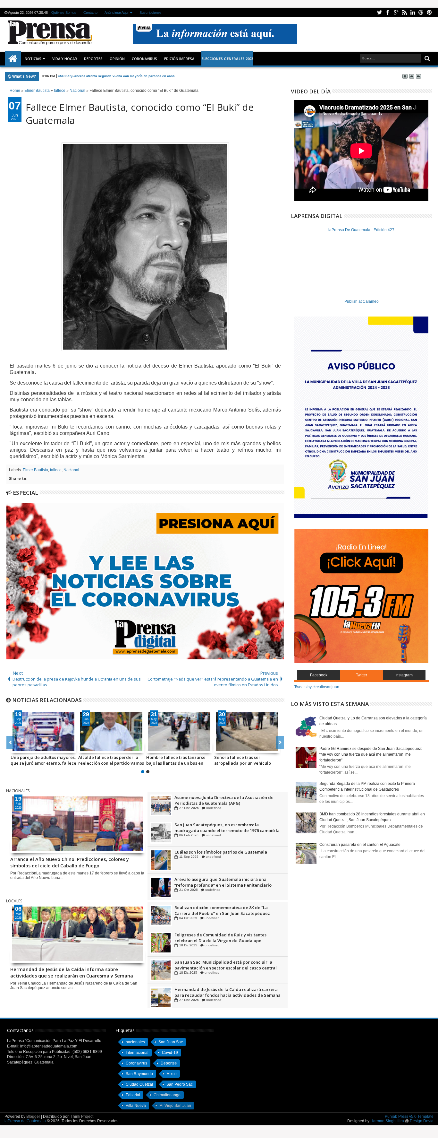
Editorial (133, 1095)
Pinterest (429, 12)
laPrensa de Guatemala (25, 1121)
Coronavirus (136, 1063)
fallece (56, 470)
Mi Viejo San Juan (175, 1105)
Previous (280, 742)
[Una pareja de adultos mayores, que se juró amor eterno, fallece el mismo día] (44, 731)
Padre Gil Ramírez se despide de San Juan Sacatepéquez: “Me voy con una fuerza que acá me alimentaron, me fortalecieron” (370, 754)
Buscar (426, 58)
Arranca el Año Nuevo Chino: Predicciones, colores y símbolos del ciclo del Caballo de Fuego (69, 862)
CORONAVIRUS (144, 58)
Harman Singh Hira (387, 1121)
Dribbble (421, 12)
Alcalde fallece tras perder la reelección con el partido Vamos (111, 760)
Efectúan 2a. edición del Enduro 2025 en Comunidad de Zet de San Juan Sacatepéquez (227, 910)
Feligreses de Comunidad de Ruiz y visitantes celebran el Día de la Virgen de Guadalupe (220, 965)
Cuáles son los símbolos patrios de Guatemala (220, 879)
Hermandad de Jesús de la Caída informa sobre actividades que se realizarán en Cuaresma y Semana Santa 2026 (71, 972)
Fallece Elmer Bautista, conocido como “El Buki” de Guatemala (140, 113)
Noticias (33, 58)
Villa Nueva (136, 1105)
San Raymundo (139, 1074)
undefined (212, 808)
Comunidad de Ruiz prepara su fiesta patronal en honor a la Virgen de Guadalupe (224, 800)
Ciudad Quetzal (139, 1084)
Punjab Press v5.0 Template (409, 1116)
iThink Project (81, 1116)
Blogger (33, 1116)
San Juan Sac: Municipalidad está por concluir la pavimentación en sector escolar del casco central (225, 992)
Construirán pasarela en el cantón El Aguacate (359, 844)
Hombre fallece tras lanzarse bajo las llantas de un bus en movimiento (176, 760)
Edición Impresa (179, 58)
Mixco (171, 1074)
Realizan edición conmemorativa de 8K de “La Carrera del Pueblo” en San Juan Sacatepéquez (222, 937)
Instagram (404, 675)
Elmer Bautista (35, 470)
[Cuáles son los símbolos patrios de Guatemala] (161, 887)
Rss (404, 12)
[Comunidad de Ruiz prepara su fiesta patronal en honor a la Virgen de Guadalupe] (161, 805)
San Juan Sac (170, 1042)
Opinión (117, 58)
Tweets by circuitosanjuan (316, 687)
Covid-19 (170, 1052)
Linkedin (413, 12)
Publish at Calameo (361, 301)
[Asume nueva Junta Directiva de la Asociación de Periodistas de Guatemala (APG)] (161, 832)
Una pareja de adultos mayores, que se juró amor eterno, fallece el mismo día (43, 760)
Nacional (71, 470)
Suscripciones (150, 12)
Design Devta (422, 1121)
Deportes (93, 58)
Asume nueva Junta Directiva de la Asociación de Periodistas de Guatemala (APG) (224, 827)
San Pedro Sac (179, 1084)
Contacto (90, 12)
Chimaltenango (167, 1095)
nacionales (135, 1042)
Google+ (396, 12)
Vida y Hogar (64, 58)
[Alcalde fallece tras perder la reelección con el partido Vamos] (111, 731)
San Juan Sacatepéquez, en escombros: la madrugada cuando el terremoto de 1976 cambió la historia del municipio (227, 855)
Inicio (13, 59)
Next (10, 742)
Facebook (387, 12)
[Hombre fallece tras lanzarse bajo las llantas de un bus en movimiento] (179, 731)
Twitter (379, 12)
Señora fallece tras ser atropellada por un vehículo (242, 760)
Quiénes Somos (63, 12)
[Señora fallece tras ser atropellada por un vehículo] (247, 731)
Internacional (137, 1052)
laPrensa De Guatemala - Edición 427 (361, 230)
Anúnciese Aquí (117, 12)
